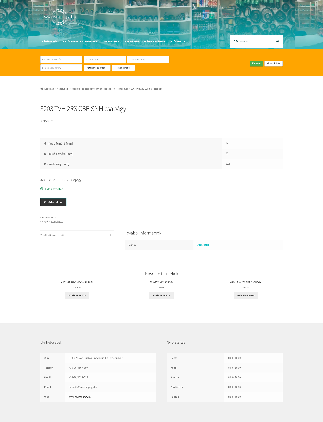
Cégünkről (49, 41)
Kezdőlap (49, 88)
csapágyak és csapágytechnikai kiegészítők (92, 88)
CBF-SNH (203, 245)
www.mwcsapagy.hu (80, 396)
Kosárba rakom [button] (77, 295)
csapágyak (122, 88)
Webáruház (111, 41)
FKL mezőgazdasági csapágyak (145, 41)
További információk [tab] (52, 235)
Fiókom (176, 41)
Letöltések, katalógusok (80, 41)
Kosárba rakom (53, 202)
